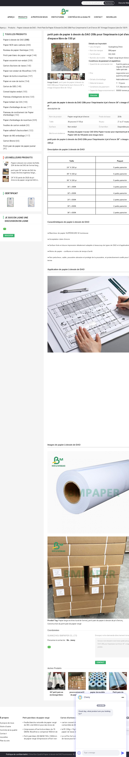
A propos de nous (39, 17)
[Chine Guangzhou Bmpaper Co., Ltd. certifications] (10, 202)
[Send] (123, 753)
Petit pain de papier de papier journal (19, 146)
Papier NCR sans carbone (14, 45)
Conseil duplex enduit (12, 91)
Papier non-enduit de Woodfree (17, 71)
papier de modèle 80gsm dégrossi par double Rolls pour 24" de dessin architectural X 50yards (97, 693)
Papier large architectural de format (73, 620)
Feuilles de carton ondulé (14, 125)
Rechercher (109, 3)
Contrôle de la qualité (79, 17)
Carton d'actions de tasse (14, 66)
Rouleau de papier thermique (15, 50)
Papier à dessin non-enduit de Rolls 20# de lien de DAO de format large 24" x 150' (25, 165)
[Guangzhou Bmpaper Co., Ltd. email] (6, 229)
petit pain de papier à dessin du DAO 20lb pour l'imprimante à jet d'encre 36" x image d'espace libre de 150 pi (65, 85)
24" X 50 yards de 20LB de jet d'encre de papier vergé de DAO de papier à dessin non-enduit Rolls (24, 180)
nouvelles (111, 17)
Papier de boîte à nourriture (15, 76)
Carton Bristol (9, 141)
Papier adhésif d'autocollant (15, 130)
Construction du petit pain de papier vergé (64, 624)
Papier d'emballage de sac (14, 107)
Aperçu (11, 17)
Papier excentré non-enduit (15, 60)
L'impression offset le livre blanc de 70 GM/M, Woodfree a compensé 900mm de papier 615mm (40, 731)
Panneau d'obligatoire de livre (16, 97)
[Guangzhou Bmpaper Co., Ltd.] (64, 11)
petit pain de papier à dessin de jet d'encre (105, 620)
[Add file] (79, 753)
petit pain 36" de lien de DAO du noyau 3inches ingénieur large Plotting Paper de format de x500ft (25, 172)
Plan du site (5, 741)
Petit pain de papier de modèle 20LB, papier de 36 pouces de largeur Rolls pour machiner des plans (118, 693)
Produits (22, 17)
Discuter (93, 95)
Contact (98, 17)
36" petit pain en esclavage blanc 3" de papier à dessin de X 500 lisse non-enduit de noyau (56, 693)
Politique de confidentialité (17, 754)
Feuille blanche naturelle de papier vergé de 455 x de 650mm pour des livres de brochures (40, 724)
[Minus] (122, 697)
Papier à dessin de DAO (26, 28)
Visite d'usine (57, 17)
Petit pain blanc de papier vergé (17, 55)
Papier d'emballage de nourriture (17, 120)
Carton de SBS (9, 86)
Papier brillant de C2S (12, 102)
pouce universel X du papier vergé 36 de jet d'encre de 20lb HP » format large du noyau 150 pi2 (77, 693)
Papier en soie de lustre (13, 81)
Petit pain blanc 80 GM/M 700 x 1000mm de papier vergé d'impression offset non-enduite (40, 737)
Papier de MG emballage (14, 135)
